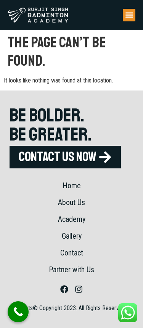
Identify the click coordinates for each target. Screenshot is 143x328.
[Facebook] (64, 289)
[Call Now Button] (18, 311)
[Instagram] (78, 289)
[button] (129, 15)
